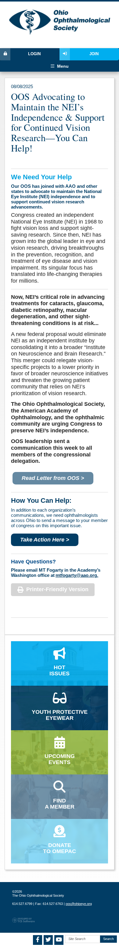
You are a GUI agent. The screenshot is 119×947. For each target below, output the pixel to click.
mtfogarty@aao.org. (77, 575)
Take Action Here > (44, 540)
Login (34, 54)
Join (94, 54)
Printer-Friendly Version (57, 589)
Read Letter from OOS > (53, 478)
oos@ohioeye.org (79, 904)
